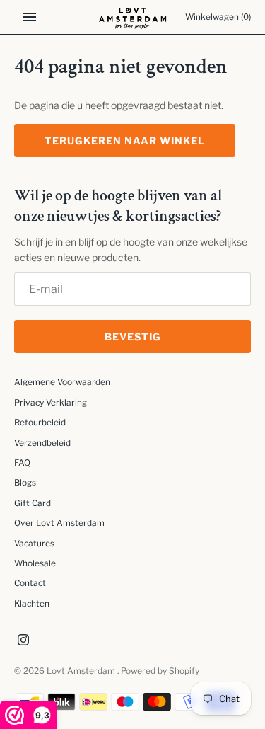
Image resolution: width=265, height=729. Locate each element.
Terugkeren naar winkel (125, 140)
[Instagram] (23, 641)
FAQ (22, 463)
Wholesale (35, 563)
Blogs (25, 483)
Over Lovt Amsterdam (59, 523)
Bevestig (133, 337)
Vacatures (34, 544)
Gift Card (32, 503)
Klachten (31, 604)
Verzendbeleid (42, 443)
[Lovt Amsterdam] (132, 17)
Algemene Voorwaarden (62, 382)
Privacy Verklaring (50, 403)
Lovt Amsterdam (82, 671)
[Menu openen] (29, 17)
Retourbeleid (40, 422)
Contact (30, 583)
